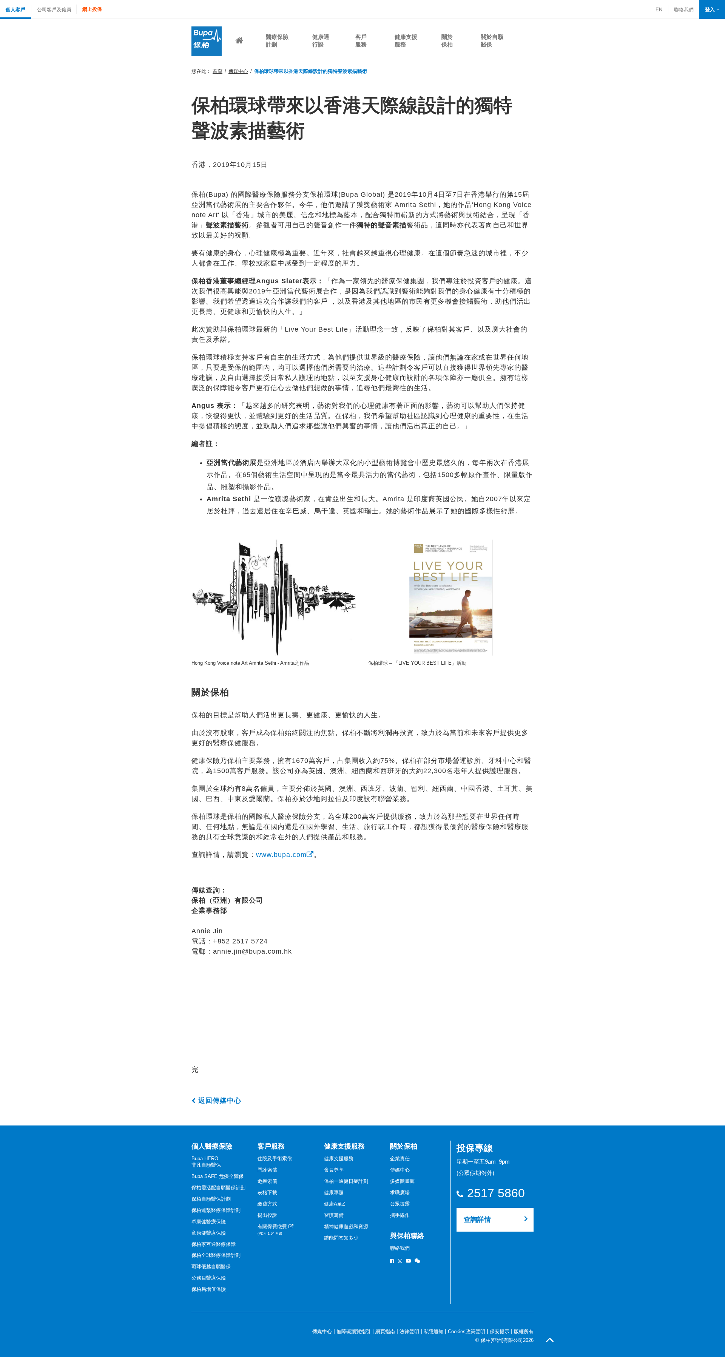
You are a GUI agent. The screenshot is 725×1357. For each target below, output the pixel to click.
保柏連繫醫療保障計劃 (216, 1210)
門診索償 (267, 1170)
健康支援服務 (344, 1146)
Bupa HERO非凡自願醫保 (206, 1162)
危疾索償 (267, 1181)
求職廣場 (400, 1192)
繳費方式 (267, 1204)
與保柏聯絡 (407, 1236)
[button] (712, 9)
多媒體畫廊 (402, 1181)
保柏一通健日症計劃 (346, 1181)
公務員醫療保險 (208, 1278)
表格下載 (267, 1192)
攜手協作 (400, 1215)
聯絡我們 (684, 10)
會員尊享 (334, 1170)
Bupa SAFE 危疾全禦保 (217, 1176)
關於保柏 (403, 1146)
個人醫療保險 (211, 1146)
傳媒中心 (238, 71)
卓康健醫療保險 (208, 1221)
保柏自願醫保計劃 (211, 1199)
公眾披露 (400, 1204)
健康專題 (334, 1192)
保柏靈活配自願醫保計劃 (218, 1187)
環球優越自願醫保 (211, 1266)
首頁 (217, 71)
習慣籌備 (334, 1215)
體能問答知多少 (341, 1238)
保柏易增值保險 (208, 1289)
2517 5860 (496, 1193)
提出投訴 (267, 1215)
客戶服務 (271, 1146)
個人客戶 (15, 9)
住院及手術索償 (275, 1158)
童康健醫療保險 (208, 1233)
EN (659, 9)
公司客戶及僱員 (54, 9)
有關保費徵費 (273, 1229)
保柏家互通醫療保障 (213, 1244)
